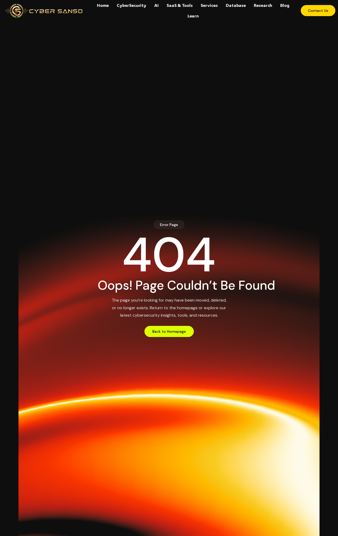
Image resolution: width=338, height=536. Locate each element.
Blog (284, 5)
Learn (193, 16)
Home (103, 5)
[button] (169, 224)
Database (236, 5)
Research (263, 5)
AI (156, 5)
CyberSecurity (131, 5)
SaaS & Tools (180, 5)
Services (209, 5)
